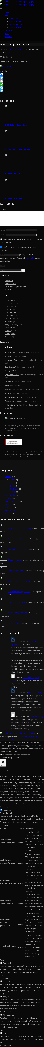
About (7, 34)
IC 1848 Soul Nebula (13, 174)
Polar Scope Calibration (17, 602)
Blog (6, 15)
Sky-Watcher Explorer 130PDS (16, 287)
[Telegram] (22, 90)
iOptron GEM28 (15, 21)
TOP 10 (12, 315)
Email (2, 235)
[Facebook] (22, 74)
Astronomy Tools (11, 360)
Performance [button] (5, 978)
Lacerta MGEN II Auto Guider (19, 581)
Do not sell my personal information (16, 755)
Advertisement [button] (5, 1012)
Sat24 (7, 393)
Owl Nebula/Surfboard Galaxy (16, 125)
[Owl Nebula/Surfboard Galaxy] (20, 118)
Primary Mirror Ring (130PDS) (19, 592)
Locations (8, 327)
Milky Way (8, 331)
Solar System (10, 334)
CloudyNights (10, 371)
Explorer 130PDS (15, 24)
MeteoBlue (9, 382)
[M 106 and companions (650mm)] (20, 143)
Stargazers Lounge (12, 397)
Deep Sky (12, 49)
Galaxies (20, 49)
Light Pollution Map (12, 375)
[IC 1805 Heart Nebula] (20, 192)
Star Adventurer (15, 27)
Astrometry (9, 356)
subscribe (30, 258)
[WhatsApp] (22, 84)
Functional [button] (4, 960)
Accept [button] (16, 758)
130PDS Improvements (17, 570)
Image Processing (11, 324)
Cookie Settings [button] (6, 758)
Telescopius (9, 40)
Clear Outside (10, 367)
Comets (12, 303)
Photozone (9, 385)
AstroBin (8, 37)
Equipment (9, 321)
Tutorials (8, 30)
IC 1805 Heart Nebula (13, 198)
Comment (4, 209)
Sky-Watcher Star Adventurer (16, 290)
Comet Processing (15, 623)
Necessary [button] (4, 807)
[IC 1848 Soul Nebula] (20, 167)
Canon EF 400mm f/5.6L (17, 549)
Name (2, 230)
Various (7, 337)
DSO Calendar (10, 318)
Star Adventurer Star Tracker (18, 539)
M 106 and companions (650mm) (17, 149)
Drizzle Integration (15, 560)
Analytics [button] (3, 993)
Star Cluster (13, 312)
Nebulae (12, 309)
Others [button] (2, 1030)
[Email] (22, 81)
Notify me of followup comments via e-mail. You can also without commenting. (20, 258)
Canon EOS (13, 18)
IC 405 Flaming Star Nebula (18, 613)
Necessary (7, 810)
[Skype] (22, 87)
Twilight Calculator (12, 405)
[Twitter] (22, 77)
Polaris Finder (10, 389)
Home (7, 12)
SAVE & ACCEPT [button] (6, 1045)
